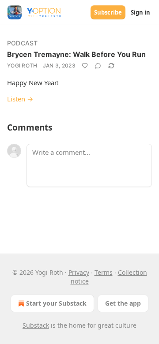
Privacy (78, 272)
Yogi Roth (22, 65)
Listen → (20, 98)
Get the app (123, 303)
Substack (36, 325)
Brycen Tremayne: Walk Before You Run (76, 54)
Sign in (140, 12)
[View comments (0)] (98, 65)
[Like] (85, 65)
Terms (104, 272)
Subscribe (108, 12)
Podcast (22, 43)
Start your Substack (56, 303)
